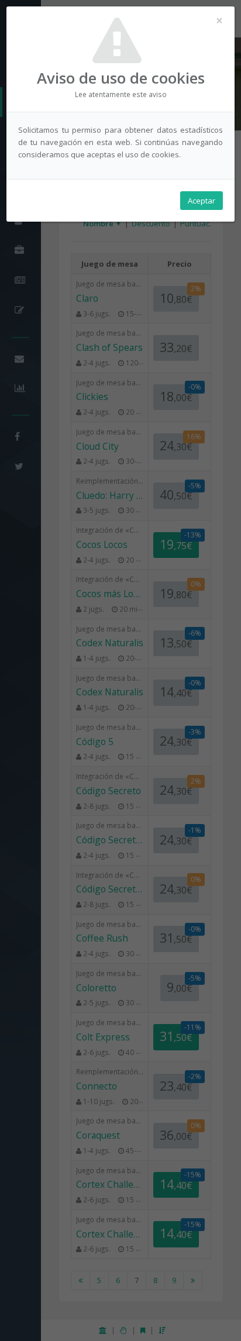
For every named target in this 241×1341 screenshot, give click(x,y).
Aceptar (201, 200)
